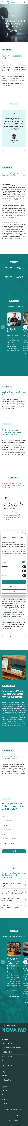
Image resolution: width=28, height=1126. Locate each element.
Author (14, 142)
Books (14, 16)
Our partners (14, 262)
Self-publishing (14, 477)
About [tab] (23, 537)
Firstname (5, 816)
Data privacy (17, 844)
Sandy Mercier (14, 140)
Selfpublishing (6, 424)
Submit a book (12, 330)
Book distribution (7, 49)
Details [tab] (14, 537)
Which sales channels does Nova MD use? (11, 899)
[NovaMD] (3, 1025)
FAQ (14, 868)
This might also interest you (14, 937)
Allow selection (14, 586)
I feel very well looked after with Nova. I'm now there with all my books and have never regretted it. (14, 124)
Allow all (14, 582)
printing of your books (8, 217)
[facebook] (14, 1115)
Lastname (5, 825)
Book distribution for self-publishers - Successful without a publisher (13, 433)
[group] (14, 973)
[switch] (24, 566)
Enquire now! (14, 637)
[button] (4, 151)
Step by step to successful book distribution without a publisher (13, 486)
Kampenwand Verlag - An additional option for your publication (14, 694)
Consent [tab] (5, 537)
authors (8, 613)
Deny (14, 591)
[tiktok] (18, 1115)
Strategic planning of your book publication (14, 506)
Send (14, 851)
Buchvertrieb (14, 301)
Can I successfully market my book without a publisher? (12, 907)
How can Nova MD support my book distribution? (11, 885)
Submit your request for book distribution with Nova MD (13, 807)
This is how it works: (14, 307)
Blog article (14, 931)
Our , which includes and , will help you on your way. (14, 625)
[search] (24, 2)
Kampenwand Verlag (8, 685)
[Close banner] (25, 533)
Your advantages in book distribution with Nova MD (13, 175)
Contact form (6, 799)
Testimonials (14, 104)
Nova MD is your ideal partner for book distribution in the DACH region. (14, 25)
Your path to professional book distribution (13, 758)
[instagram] (10, 1115)
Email (4, 834)
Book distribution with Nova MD (14, 393)
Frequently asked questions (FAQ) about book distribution (14, 875)
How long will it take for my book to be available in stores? (12, 892)
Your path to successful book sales (12, 57)
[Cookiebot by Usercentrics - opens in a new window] (17, 533)
